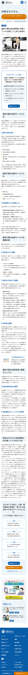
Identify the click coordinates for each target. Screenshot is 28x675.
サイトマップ (4, 664)
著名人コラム (18, 645)
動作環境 (3, 667)
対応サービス (4, 639)
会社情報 (3, 662)
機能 (16, 639)
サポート (3, 649)
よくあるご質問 (17, 662)
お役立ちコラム (5, 645)
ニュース (17, 655)
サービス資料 (4, 652)
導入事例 (17, 642)
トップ (3, 636)
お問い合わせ (18, 649)
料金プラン (4, 642)
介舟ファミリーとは (20, 636)
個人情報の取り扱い (18, 664)
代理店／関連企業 (18, 667)
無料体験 (3, 655)
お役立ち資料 (18, 652)
